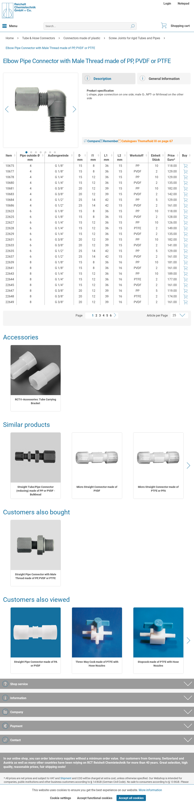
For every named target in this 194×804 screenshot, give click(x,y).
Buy (184, 155)
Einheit (155, 157)
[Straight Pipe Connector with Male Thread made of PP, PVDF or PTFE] (36, 545)
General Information (164, 79)
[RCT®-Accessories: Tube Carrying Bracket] (36, 370)
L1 (106, 157)
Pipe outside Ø (30, 157)
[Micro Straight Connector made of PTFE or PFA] (158, 458)
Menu (13, 26)
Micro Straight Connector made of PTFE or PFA (158, 488)
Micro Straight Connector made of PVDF (97, 488)
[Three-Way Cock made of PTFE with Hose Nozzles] (97, 632)
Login (167, 3)
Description (102, 79)
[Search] (133, 26)
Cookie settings (60, 798)
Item (9, 155)
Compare (93, 141)
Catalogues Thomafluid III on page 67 (147, 141)
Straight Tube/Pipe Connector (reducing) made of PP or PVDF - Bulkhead (35, 490)
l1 (93, 157)
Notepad (183, 3)
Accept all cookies (131, 798)
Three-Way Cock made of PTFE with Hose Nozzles (97, 663)
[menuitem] (168, 3)
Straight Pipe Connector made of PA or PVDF (35, 663)
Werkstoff (136, 155)
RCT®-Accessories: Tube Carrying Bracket (35, 401)
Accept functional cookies (94, 798)
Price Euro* (171, 157)
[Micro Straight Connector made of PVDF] (97, 458)
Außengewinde (58, 155)
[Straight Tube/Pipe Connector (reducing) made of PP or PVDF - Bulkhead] (36, 458)
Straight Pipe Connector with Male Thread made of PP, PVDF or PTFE (35, 576)
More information (150, 790)
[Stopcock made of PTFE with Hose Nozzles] (158, 632)
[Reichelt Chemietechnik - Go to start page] (19, 10)
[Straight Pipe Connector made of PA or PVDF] (36, 632)
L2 (119, 157)
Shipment (65, 778)
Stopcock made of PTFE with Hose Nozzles (158, 663)
